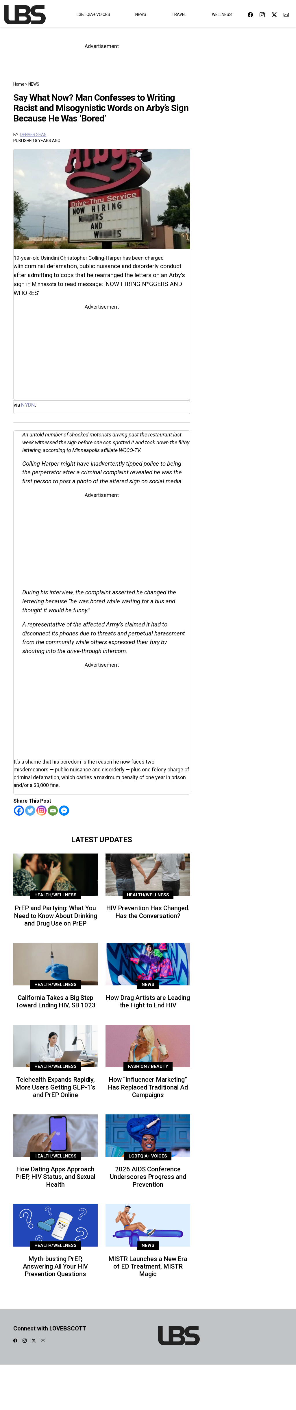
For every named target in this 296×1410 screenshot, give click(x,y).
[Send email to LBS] (286, 15)
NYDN (28, 405)
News (140, 14)
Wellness (222, 14)
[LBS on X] (274, 15)
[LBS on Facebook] (250, 15)
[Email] (53, 811)
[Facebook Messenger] (64, 811)
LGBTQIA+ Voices (93, 14)
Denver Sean (33, 134)
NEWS (33, 84)
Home (18, 84)
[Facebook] (19, 811)
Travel (179, 14)
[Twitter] (30, 811)
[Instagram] (41, 811)
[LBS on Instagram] (262, 15)
